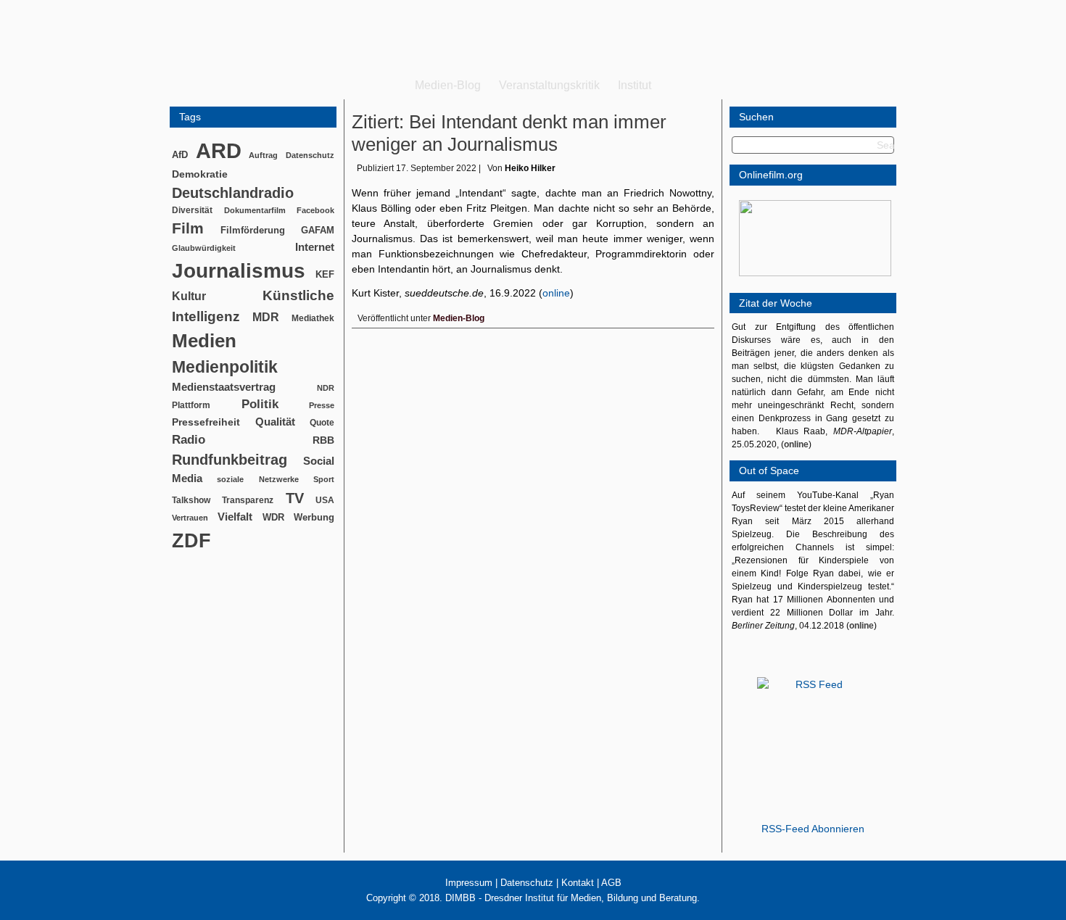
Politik (259, 404)
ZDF (191, 540)
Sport (323, 479)
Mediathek (313, 318)
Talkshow (191, 500)
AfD (180, 154)
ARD (218, 150)
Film (188, 228)
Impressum (468, 882)
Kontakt (577, 882)
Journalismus (238, 271)
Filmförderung (252, 230)
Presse (321, 405)
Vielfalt (235, 517)
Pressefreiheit (206, 422)
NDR (325, 388)
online (556, 293)
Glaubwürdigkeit (204, 248)
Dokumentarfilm (255, 210)
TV (295, 498)
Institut (634, 85)
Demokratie (200, 174)
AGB (611, 882)
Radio (188, 440)
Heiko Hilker (530, 168)
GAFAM (317, 230)
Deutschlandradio (233, 193)
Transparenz (247, 500)
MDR (265, 317)
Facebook (315, 210)
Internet (314, 247)
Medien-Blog (448, 85)
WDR (273, 517)
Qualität (275, 421)
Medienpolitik (225, 366)
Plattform (191, 405)
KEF (324, 274)
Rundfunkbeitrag (229, 460)
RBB (323, 440)
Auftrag (263, 155)
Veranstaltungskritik (549, 85)
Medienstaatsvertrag (224, 387)
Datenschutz (310, 155)
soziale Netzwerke (257, 479)
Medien (204, 341)
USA (324, 500)
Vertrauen (190, 517)
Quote (322, 423)
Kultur (189, 296)
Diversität (192, 210)
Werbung (314, 517)
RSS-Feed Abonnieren (812, 828)
